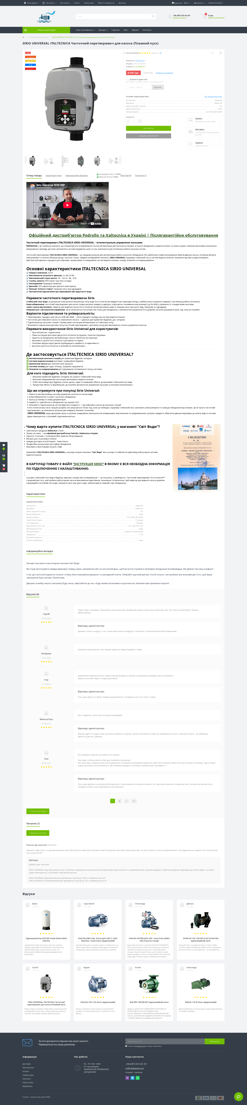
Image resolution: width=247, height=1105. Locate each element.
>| (134, 801)
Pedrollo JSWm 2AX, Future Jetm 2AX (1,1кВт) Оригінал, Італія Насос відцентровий (97, 939)
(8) (161, 53)
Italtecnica (140, 60)
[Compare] (220, 53)
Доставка (122, 3)
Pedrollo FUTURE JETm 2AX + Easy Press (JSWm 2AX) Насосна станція (149, 939)
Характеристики (54, 175)
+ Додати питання (38, 833)
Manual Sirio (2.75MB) (108, 177)
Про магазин (65, 3)
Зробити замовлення (216, 17)
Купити (157, 87)
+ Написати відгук (38, 811)
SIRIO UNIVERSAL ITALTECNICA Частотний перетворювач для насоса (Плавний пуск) (46, 1003)
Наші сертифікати (84, 30)
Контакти (147, 30)
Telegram (132, 1078)
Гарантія (116, 30)
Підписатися (214, 1041)
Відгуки (135, 30)
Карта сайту (28, 1082)
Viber (127, 1078)
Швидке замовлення (149, 136)
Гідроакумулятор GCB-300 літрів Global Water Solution (46, 939)
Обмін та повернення (106, 3)
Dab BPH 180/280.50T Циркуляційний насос (149, 1002)
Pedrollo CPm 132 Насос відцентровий (98, 1002)
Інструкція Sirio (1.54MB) (110, 174)
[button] (3, 467)
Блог (126, 30)
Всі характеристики (213, 96)
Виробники (27, 1086)
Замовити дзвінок (180, 18)
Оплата (77, 3)
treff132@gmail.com (134, 1068)
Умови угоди (89, 3)
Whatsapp (138, 1078)
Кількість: (130, 117)
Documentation (132, 53)
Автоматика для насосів (38, 37)
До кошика (148, 128)
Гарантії (199, 142)
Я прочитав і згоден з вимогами (144, 1046)
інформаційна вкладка (76, 175)
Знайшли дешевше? (164, 73)
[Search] (153, 16)
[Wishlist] (212, 53)
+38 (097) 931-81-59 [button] (136, 1064)
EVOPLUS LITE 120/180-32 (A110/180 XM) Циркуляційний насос (200, 939)
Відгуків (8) (126, 175)
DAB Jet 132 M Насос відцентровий (200, 1002)
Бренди (102, 30)
